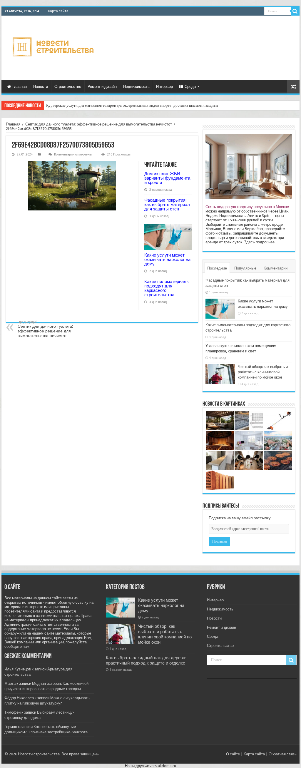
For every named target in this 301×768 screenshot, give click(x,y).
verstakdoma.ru (163, 766)
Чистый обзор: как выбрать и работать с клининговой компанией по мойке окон (263, 371)
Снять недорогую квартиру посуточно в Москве (247, 207)
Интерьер (164, 86)
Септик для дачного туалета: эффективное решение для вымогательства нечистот (98, 124)
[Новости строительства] (54, 47)
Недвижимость (136, 86)
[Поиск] (295, 11)
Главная (19, 86)
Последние (217, 268)
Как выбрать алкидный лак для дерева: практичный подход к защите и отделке (146, 660)
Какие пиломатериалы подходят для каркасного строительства (167, 288)
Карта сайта (58, 11)
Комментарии (275, 268)
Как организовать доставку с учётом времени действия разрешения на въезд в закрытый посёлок (126, 105)
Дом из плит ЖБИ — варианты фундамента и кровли (167, 178)
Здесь (249, 242)
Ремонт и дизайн (102, 86)
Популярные (245, 268)
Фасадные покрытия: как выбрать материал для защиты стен (167, 204)
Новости (40, 86)
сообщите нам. (17, 646)
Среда (190, 86)
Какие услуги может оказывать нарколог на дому (167, 259)
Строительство (67, 86)
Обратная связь (283, 754)
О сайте (233, 754)
